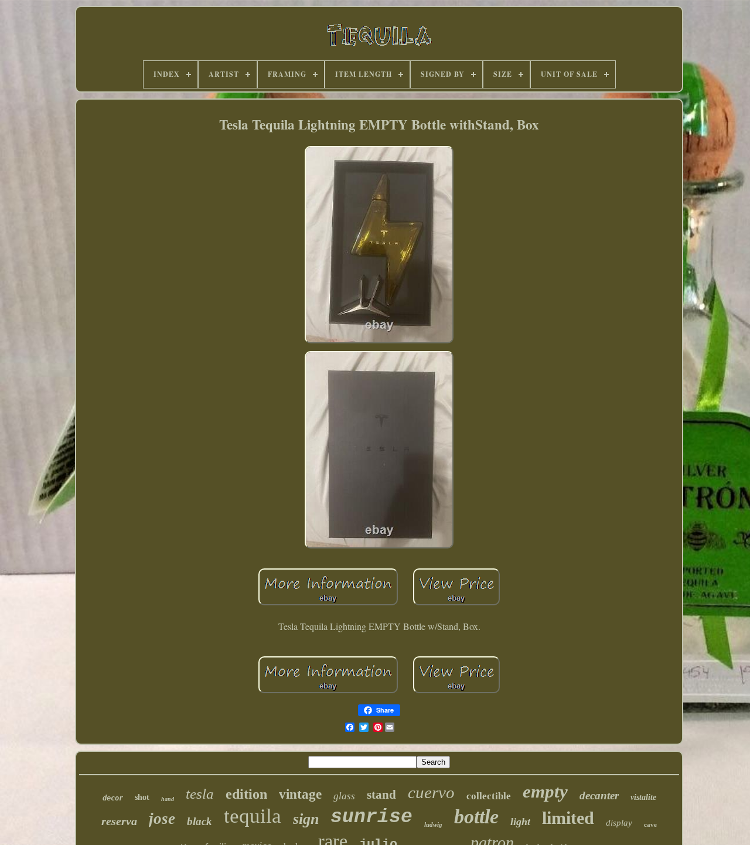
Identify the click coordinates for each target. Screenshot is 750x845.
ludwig (433, 824)
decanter (599, 795)
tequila (252, 816)
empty (545, 791)
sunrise (371, 817)
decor (113, 798)
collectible (488, 796)
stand (381, 795)
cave (650, 824)
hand (167, 799)
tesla (200, 794)
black (199, 821)
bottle (476, 816)
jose (162, 818)
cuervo (431, 792)
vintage (300, 794)
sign (306, 818)
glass (344, 796)
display (619, 822)
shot (142, 797)
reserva (119, 821)
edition (246, 794)
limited (568, 817)
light (520, 821)
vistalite (643, 797)
